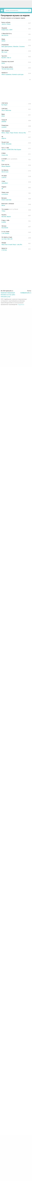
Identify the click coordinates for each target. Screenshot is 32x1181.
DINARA (4, 121)
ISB (2, 52)
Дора (3, 116)
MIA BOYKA (5, 35)
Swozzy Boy (22, 132)
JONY (11, 29)
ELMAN (4, 222)
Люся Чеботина (6, 110)
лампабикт (5, 183)
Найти (29, 10)
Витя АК (10, 239)
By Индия (4, 105)
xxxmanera (5, 194)
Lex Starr (4, 239)
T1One (3, 211)
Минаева (8, 144)
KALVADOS (5, 227)
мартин (4, 138)
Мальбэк (15, 46)
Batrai (3, 205)
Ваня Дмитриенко (7, 46)
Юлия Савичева (6, 199)
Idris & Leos (5, 172)
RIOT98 (4, 216)
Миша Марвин (6, 166)
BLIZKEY (4, 57)
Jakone (4, 24)
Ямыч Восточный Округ (9, 244)
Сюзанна (22, 46)
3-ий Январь (5, 233)
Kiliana (8, 24)
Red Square (17, 149)
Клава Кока (5, 29)
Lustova (4, 177)
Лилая (3, 144)
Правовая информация (8, 292)
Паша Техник (14, 132)
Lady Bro (19, 244)
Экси (3, 160)
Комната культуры (17, 74)
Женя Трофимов (6, 74)
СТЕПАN (4, 250)
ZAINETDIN (10, 149)
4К (2, 188)
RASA (3, 63)
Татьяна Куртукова (7, 69)
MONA (3, 41)
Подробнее (21, 304)
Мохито (4, 149)
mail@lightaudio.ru (25, 292)
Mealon (9, 216)
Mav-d (9, 57)
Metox (3, 132)
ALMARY (4, 127)
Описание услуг (5, 296)
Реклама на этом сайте (8, 294)
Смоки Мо (5, 155)
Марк (7, 132)
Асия (5, 52)
